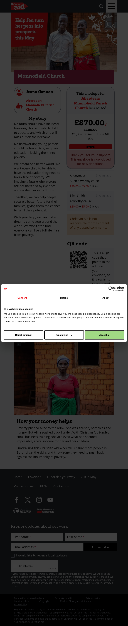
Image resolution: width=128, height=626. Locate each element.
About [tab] (105, 297)
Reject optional (23, 335)
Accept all (104, 335)
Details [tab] (64, 297)
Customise (62, 335)
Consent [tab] (22, 297)
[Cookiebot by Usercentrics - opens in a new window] (110, 288)
